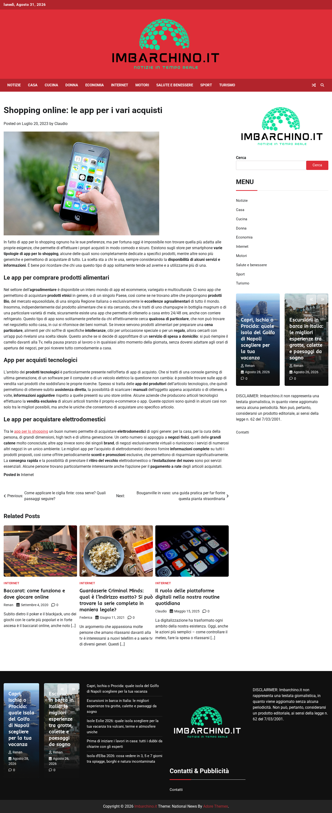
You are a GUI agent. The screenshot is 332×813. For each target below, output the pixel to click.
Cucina (51, 85)
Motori (142, 85)
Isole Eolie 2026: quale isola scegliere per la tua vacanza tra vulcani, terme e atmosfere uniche (122, 726)
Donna (71, 85)
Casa (32, 85)
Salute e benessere (174, 85)
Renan (8, 605)
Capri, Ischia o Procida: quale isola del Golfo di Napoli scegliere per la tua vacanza (258, 339)
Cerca (241, 157)
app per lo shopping (31, 431)
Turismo (227, 85)
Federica (85, 617)
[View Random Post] (313, 85)
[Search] (322, 85)
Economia (94, 85)
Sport (206, 85)
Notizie (14, 85)
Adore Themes (215, 806)
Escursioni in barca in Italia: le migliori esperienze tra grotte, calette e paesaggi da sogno (306, 339)
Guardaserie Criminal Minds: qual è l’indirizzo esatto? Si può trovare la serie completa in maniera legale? (116, 599)
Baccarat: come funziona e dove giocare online (34, 593)
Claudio (61, 123)
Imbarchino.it (145, 806)
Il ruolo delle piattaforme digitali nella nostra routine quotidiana (187, 596)
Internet (119, 85)
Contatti (242, 432)
